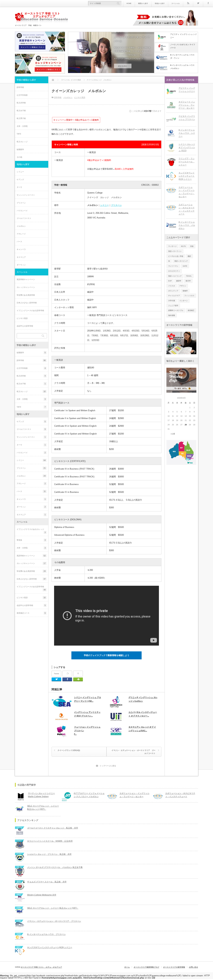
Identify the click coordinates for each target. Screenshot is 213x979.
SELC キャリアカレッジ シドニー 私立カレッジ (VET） (43, 807)
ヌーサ (19, 187)
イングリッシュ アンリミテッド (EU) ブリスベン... (87, 714)
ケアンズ (20, 180)
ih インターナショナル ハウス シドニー (187, 133)
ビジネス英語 (79, 97)
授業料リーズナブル (175, 310)
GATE (185, 266)
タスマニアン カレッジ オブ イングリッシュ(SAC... (142, 729)
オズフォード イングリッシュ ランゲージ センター (187, 105)
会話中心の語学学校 (25, 326)
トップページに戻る (108, 766)
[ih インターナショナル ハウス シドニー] (171, 133)
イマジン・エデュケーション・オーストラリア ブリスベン (54, 921)
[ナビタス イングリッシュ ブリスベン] (171, 119)
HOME (128, 3)
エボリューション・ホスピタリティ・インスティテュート (187, 209)
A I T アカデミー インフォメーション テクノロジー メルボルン (89, 795)
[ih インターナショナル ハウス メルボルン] (171, 225)
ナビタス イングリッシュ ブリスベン (187, 118)
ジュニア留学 (173, 305)
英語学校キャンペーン (26, 279)
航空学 (188, 281)
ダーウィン (21, 265)
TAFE (19, 134)
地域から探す (160, 3)
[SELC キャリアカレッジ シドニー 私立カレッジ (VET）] (20, 809)
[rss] (188, 3)
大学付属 (171, 301)
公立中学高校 (22, 95)
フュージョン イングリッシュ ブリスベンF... (87, 730)
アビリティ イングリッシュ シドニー (187, 89)
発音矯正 (191, 310)
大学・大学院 (22, 126)
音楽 (192, 246)
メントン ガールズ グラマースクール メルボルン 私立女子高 (55, 867)
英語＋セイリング (175, 276)
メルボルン (67, 97)
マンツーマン (173, 266)
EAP (170, 281)
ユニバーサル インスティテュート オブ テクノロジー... (142, 714)
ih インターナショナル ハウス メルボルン (187, 225)
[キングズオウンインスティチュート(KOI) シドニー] (171, 176)
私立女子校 (21, 111)
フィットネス (189, 296)
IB (169, 261)
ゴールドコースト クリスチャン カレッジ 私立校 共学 (52, 828)
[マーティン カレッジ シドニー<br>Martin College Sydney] (20, 796)
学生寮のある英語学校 (26, 295)
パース (19, 242)
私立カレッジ (22, 142)
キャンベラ (21, 249)
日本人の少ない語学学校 (27, 303)
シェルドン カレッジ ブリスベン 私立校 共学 (49, 854)
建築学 (178, 281)
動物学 (185, 291)
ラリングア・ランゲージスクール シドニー (187, 161)
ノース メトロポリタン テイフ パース (133, 39)
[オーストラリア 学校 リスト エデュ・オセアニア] (41, 18)
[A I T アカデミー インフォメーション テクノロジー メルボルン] (66, 796)
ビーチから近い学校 (175, 256)
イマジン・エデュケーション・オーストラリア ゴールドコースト (133, 751)
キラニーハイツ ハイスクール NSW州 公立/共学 (50, 841)
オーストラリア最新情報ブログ (146, 967)
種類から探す (143, 3)
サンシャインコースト (26, 195)
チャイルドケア (174, 296)
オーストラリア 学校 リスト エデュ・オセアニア (41, 967)
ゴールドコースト (24, 218)
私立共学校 (21, 103)
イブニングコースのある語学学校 (30, 310)
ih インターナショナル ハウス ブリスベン (46, 934)
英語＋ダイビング (181, 261)
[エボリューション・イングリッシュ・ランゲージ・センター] (171, 190)
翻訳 (189, 256)
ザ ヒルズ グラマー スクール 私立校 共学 (47, 882)
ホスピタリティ (174, 271)
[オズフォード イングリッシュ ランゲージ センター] (171, 105)
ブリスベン (116, 205)
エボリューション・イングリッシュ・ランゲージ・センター (187, 192)
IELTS (183, 246)
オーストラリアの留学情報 (174, 967)
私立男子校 (21, 118)
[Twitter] (198, 3)
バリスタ (171, 286)
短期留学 (20, 149)
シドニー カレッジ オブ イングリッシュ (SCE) (187, 147)
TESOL (189, 276)
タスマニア (21, 257)
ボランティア (173, 291)
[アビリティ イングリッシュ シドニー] (171, 91)
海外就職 (171, 315)
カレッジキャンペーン (26, 287)
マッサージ (172, 246)
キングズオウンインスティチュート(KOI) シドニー (187, 176)
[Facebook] (208, 3)
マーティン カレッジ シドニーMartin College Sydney (41, 795)
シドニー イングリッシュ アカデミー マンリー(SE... (87, 699)
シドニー (104, 205)
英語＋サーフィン (175, 251)
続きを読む (122, 66)
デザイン (182, 286)
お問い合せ (193, 967)
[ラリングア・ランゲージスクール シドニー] (171, 162)
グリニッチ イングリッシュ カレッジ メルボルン (142, 699)
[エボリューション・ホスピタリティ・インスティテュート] (171, 208)
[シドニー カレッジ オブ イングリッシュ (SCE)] (171, 147)
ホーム (127, 967)
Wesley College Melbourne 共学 (41, 895)
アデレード (21, 234)
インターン (183, 301)
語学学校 (57, 97)
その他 (19, 157)
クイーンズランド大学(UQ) (69, 750)
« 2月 (173, 434)
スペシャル (175, 3)
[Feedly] (78, 679)
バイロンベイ (22, 211)
